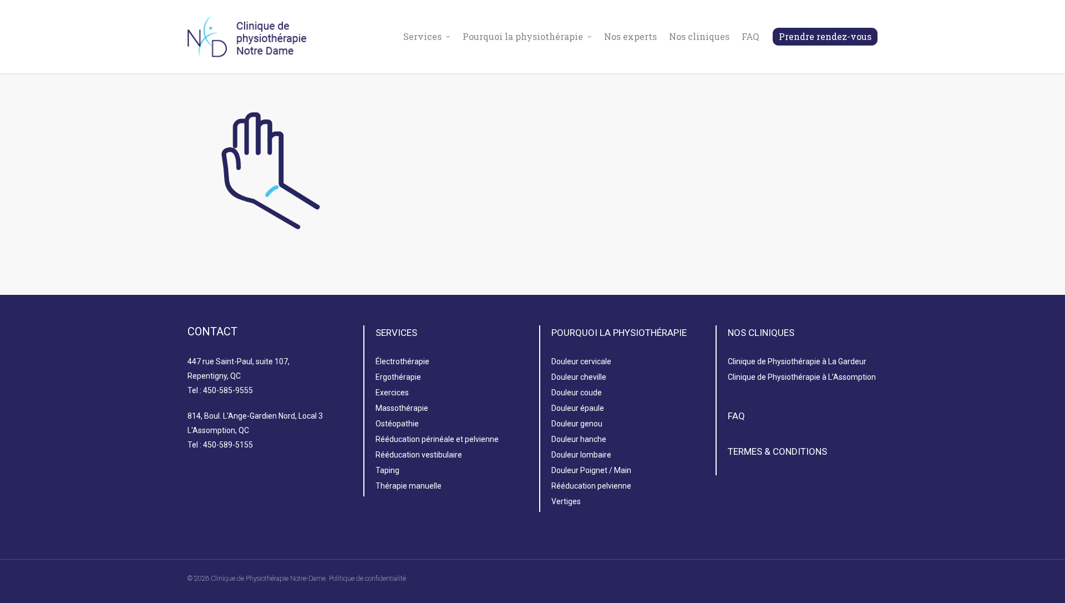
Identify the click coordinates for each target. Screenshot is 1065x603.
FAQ (750, 36)
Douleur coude (576, 392)
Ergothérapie (398, 377)
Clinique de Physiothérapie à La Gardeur (797, 361)
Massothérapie (402, 408)
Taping (387, 470)
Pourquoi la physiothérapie (523, 36)
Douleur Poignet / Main (591, 470)
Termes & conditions (777, 451)
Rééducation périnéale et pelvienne (437, 439)
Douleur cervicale (581, 361)
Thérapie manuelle (409, 485)
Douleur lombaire (581, 454)
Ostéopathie (397, 423)
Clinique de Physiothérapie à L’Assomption (802, 377)
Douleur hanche (578, 439)
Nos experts (630, 36)
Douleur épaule (577, 408)
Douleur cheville (578, 377)
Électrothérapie (402, 361)
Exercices (392, 392)
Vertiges (566, 501)
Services (422, 36)
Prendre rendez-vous (825, 36)
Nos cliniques (699, 36)
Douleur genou (576, 423)
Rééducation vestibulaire (419, 454)
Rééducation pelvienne (591, 485)
